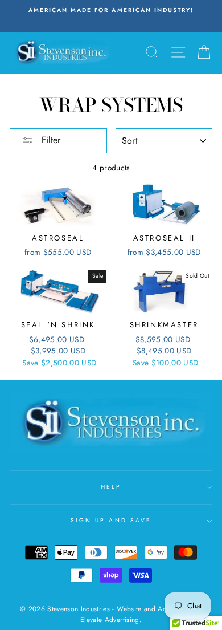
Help (111, 486)
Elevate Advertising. (111, 620)
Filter (49, 140)
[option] (107, 10)
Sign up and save (111, 520)
